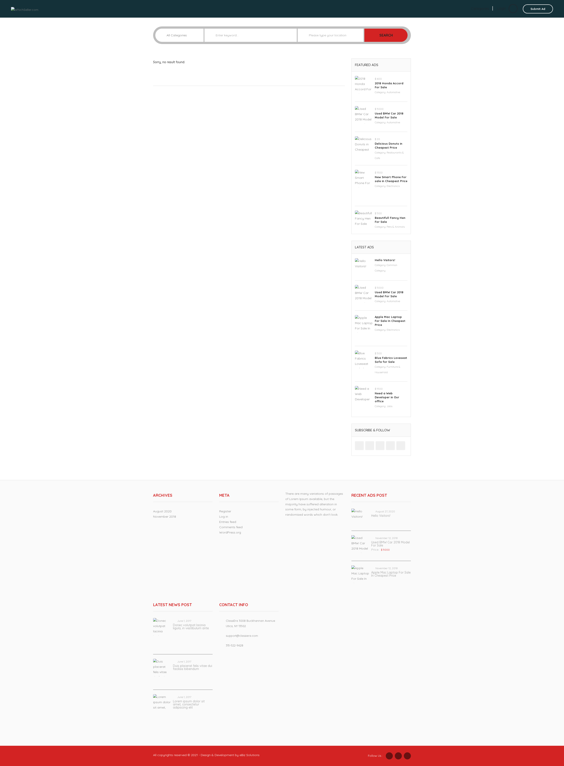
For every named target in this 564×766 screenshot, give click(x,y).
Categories (480, 8)
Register (225, 511)
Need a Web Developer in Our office (387, 397)
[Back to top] (549, 738)
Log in (223, 517)
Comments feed (231, 527)
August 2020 (162, 511)
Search (386, 35)
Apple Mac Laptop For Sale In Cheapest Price (390, 321)
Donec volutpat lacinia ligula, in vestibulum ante (191, 626)
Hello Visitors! (385, 260)
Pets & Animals (396, 226)
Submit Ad (538, 9)
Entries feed (227, 522)
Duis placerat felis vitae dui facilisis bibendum (192, 667)
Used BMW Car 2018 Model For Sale (390, 543)
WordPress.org (230, 532)
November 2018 (164, 517)
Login (502, 8)
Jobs (389, 406)
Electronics (393, 186)
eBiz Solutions (249, 755)
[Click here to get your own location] (360, 35)
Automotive (393, 92)
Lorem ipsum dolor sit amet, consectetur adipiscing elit (189, 704)
